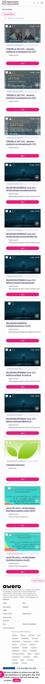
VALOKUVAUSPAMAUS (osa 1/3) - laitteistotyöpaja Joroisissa (21, 373)
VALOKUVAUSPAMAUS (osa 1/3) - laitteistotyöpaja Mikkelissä (21, 420)
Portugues (33, 650)
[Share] (37, 38)
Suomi (24, 650)
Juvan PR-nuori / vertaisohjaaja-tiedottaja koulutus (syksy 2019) (21, 509)
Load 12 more (38, 581)
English (14, 635)
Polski (22, 660)
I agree (16, 680)
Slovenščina (16, 641)
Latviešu (32, 644)
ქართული (15, 650)
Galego (14, 644)
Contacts (26, 607)
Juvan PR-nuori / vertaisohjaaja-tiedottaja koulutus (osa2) (21, 558)
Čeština (14, 660)
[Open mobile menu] (42, 3)
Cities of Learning (9, 628)
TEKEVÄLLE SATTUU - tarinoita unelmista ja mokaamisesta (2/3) (21, 96)
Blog (24, 603)
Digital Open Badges (29, 624)
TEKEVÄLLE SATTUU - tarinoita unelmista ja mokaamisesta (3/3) (21, 50)
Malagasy (15, 663)
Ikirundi (24, 663)
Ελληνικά (23, 644)
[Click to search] (34, 3)
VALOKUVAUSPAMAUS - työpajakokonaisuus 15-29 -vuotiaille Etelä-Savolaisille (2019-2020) (21, 324)
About (5, 603)
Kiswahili (30, 660)
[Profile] (38, 3)
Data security (27, 613)
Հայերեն (15, 647)
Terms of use (7, 617)
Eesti (39, 635)
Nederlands (25, 638)
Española (15, 638)
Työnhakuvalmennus (15, 465)
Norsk (29, 653)
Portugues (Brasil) (18, 653)
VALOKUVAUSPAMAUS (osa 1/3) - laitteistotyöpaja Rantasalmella (21, 281)
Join (22, 63)
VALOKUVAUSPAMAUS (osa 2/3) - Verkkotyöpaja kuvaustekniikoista (21, 235)
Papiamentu (16, 657)
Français (34, 647)
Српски (37, 653)
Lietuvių (23, 635)
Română (25, 647)
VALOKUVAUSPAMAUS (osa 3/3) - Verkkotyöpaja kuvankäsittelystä (21, 189)
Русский (35, 638)
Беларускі (26, 657)
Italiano (36, 641)
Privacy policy (7, 613)
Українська (27, 641)
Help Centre (7, 607)
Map (4, 624)
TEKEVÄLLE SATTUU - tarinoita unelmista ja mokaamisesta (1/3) (21, 142)
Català (35, 657)
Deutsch (31, 635)
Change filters (8, 14)
